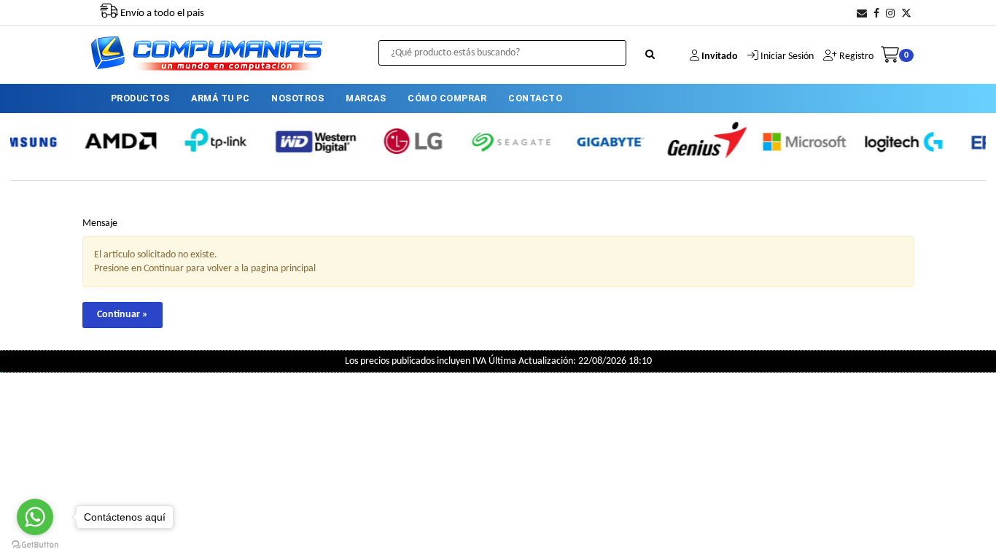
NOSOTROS (297, 98)
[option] (96, 141)
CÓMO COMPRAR (447, 98)
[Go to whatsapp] (35, 517)
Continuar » (122, 314)
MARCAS (366, 98)
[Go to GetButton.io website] (35, 545)
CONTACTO (535, 98)
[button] (862, 14)
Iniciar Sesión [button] (787, 56)
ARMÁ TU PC (220, 98)
